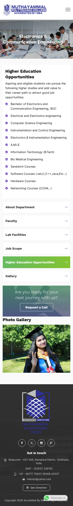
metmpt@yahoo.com (39, 479)
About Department (20, 207)
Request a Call (36, 307)
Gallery (11, 276)
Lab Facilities (15, 234)
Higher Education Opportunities (30, 262)
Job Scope (13, 248)
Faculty (11, 221)
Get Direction (38, 487)
